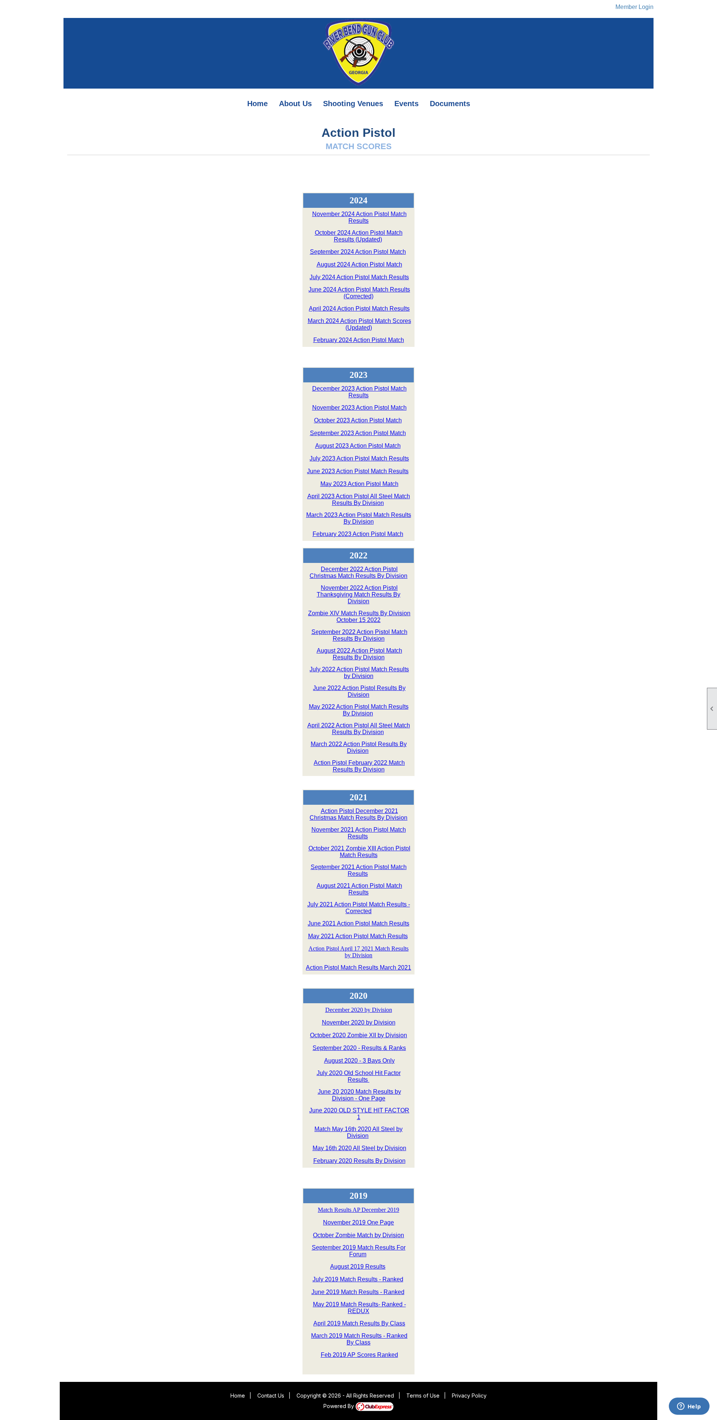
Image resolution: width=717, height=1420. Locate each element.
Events (406, 103)
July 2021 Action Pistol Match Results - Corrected (358, 907)
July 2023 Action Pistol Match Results (359, 458)
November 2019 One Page (358, 1222)
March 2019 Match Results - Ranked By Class (359, 1339)
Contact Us (270, 1395)
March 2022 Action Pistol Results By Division (359, 747)
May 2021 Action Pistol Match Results (358, 936)
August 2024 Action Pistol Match (359, 264)
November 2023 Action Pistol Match (359, 407)
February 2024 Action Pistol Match (358, 340)
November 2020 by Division (358, 1022)
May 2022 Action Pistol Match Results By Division (359, 710)
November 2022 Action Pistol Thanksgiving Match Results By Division (358, 594)
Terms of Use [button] (423, 1395)
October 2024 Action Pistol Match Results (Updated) (359, 236)
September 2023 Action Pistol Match (358, 433)
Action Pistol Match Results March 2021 (358, 967)
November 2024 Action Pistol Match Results (359, 217)
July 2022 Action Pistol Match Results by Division (359, 672)
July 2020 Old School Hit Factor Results (359, 1076)
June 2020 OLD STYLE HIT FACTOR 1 (359, 1113)
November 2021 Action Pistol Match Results (358, 833)
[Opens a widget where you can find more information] (689, 1407)
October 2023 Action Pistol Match (358, 420)
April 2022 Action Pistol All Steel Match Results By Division (358, 728)
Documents (450, 103)
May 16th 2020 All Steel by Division (359, 1148)
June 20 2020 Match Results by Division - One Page (359, 1095)
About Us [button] (295, 103)
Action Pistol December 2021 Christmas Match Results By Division (358, 814)
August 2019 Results (357, 1266)
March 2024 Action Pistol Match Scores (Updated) (359, 324)
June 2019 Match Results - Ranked (357, 1292)
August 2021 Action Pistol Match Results (359, 889)
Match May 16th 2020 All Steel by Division (358, 1132)
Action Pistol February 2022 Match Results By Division (359, 766)
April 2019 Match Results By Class (359, 1323)
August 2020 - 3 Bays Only (359, 1060)
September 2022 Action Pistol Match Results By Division (359, 635)
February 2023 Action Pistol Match (358, 534)
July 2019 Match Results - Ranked (358, 1279)
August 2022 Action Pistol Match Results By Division (359, 653)
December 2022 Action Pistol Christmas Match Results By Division (358, 572)
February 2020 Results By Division (359, 1161)
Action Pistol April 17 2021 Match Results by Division (358, 951)
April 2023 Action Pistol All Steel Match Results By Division (358, 499)
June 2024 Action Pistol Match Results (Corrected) (359, 292)
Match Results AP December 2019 (358, 1210)
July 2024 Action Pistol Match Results (359, 277)
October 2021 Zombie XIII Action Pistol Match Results (359, 851)
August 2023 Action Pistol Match (358, 446)
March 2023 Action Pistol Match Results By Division (358, 518)
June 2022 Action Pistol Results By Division (359, 691)
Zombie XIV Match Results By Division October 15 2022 (359, 616)
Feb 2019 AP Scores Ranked (359, 1355)
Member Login (634, 7)
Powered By (339, 1406)
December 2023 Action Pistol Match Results (359, 391)
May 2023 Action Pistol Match (359, 484)
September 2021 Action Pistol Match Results (359, 870)
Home (257, 103)
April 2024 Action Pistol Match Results (359, 308)
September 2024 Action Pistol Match (358, 252)
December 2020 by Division (358, 1010)
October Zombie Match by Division (358, 1235)
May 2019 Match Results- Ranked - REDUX (359, 1307)
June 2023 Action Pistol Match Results (358, 471)
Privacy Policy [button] (469, 1395)
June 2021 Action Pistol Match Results (358, 923)
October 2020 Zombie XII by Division (358, 1035)
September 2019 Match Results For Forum (359, 1250)
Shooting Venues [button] (353, 103)
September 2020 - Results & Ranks (359, 1048)
